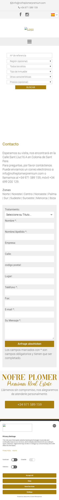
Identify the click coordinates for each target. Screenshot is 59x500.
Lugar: (8, 276)
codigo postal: (13, 265)
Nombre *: (11, 220)
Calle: (8, 253)
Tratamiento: (12, 209)
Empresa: (10, 242)
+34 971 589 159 (29, 7)
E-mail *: (10, 309)
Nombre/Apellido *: (16, 231)
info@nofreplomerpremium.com (29, 3)
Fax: (7, 298)
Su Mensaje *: (13, 320)
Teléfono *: (11, 287)
